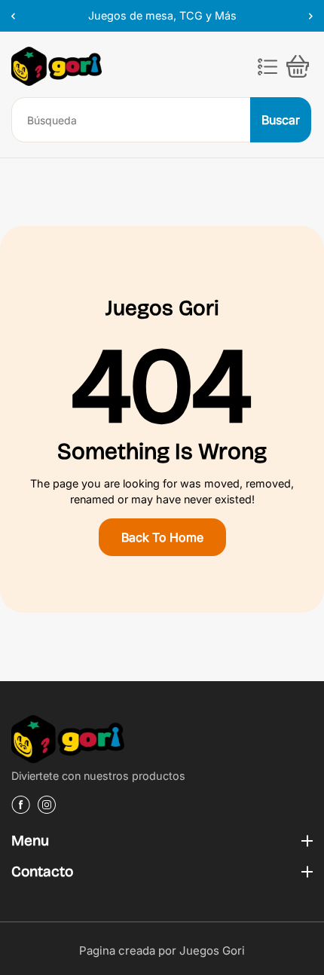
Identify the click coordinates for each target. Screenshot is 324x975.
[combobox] (131, 119)
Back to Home (162, 537)
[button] (267, 66)
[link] (162, 741)
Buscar (280, 119)
